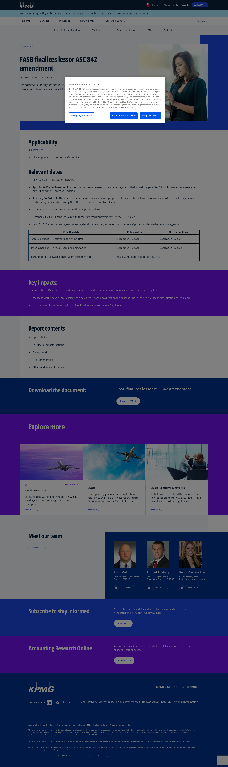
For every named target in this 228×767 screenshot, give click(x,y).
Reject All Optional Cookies (124, 115)
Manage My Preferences (81, 115)
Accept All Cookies (150, 115)
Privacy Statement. (125, 107)
